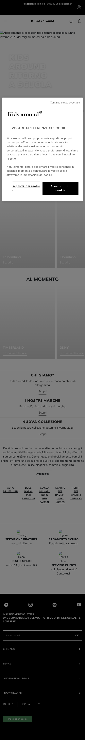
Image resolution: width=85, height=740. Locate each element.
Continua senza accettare (65, 102)
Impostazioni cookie (26, 186)
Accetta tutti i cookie (60, 188)
